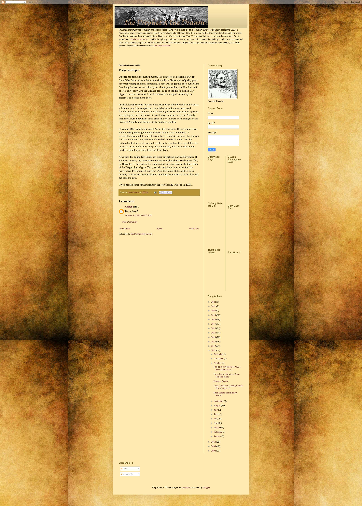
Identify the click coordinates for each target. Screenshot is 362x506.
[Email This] (160, 192)
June (216, 414)
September (219, 401)
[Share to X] (165, 192)
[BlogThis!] (162, 192)
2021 (213, 306)
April (216, 423)
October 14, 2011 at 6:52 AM (138, 215)
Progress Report (221, 381)
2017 (213, 324)
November (219, 358)
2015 (213, 332)
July (216, 410)
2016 (213, 328)
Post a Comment (129, 222)
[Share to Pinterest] (171, 192)
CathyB (129, 207)
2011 (213, 350)
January (217, 436)
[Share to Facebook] (168, 192)
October (218, 363)
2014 (213, 337)
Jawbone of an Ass (138, 39)
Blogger (206, 487)
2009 (213, 446)
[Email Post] (155, 192)
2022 (213, 302)
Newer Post (124, 228)
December (219, 354)
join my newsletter (162, 45)
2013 (213, 341)
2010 (213, 442)
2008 (213, 451)
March (217, 427)
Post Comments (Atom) (141, 234)
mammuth (185, 487)
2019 (213, 315)
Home (159, 228)
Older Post (194, 228)
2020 (213, 310)
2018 (213, 319)
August (217, 405)
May (216, 418)
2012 (213, 346)
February (218, 432)
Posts (125, 468)
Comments (127, 474)
